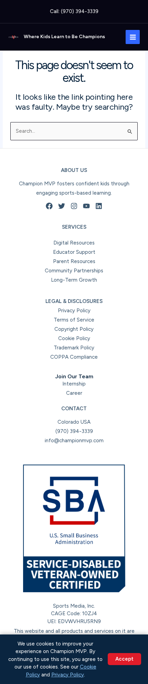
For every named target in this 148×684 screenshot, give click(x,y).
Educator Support (74, 252)
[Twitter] (61, 206)
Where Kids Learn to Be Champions (64, 37)
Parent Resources (74, 261)
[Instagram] (74, 206)
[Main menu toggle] (133, 37)
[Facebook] (49, 206)
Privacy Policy (74, 310)
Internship (74, 384)
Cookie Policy (74, 338)
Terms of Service (74, 320)
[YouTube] (86, 206)
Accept (124, 659)
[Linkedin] (98, 206)
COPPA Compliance (74, 357)
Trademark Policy (74, 348)
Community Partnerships (74, 271)
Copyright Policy (74, 329)
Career (74, 393)
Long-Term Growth (74, 280)
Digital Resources (74, 243)
